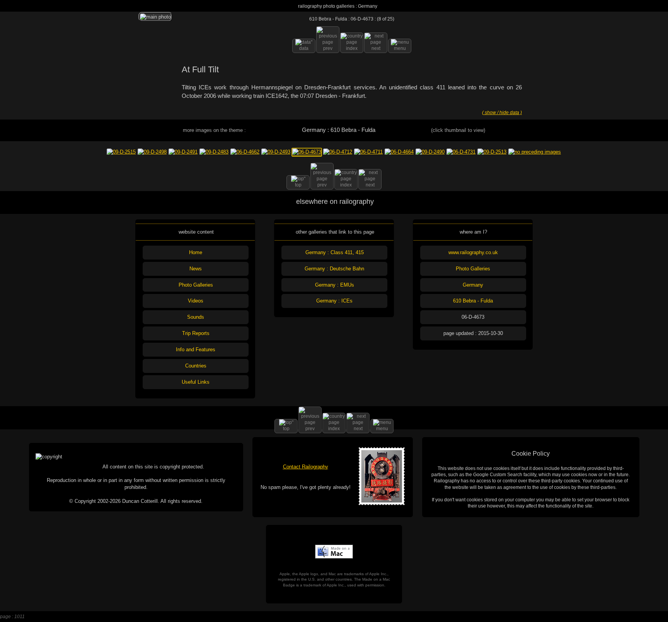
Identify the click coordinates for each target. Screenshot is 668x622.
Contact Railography (305, 467)
